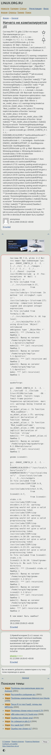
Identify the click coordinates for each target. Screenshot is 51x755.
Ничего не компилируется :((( (25, 24)
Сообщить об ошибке (9, 744)
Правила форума (18, 741)
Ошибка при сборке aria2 (22, 718)
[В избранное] (43, 32)
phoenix (13, 656)
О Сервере (6, 741)
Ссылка (6, 227)
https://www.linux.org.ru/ (10, 746)
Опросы (12, 12)
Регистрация (35, 8)
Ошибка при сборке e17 (21, 729)
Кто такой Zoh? (17, 725)
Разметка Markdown (32, 741)
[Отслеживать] (43, 40)
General (15, 18)
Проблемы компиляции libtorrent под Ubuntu (30, 698)
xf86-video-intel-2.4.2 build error (24, 714)
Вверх (45, 742)
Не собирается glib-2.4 (21, 721)
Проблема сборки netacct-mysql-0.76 (27, 711)
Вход (46, 8)
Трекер (20, 12)
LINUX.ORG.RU (12, 3)
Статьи (23, 8)
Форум (4, 12)
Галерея (14, 8)
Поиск (28, 12)
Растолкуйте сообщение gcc (23, 695)
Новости (5, 8)
